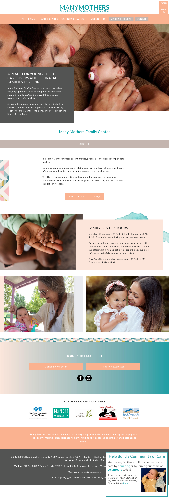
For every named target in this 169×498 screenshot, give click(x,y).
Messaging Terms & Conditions (84, 471)
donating (124, 466)
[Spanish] (163, 11)
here (125, 483)
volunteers (115, 469)
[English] (163, 4)
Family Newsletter (113, 366)
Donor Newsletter (56, 366)
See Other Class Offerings (84, 196)
